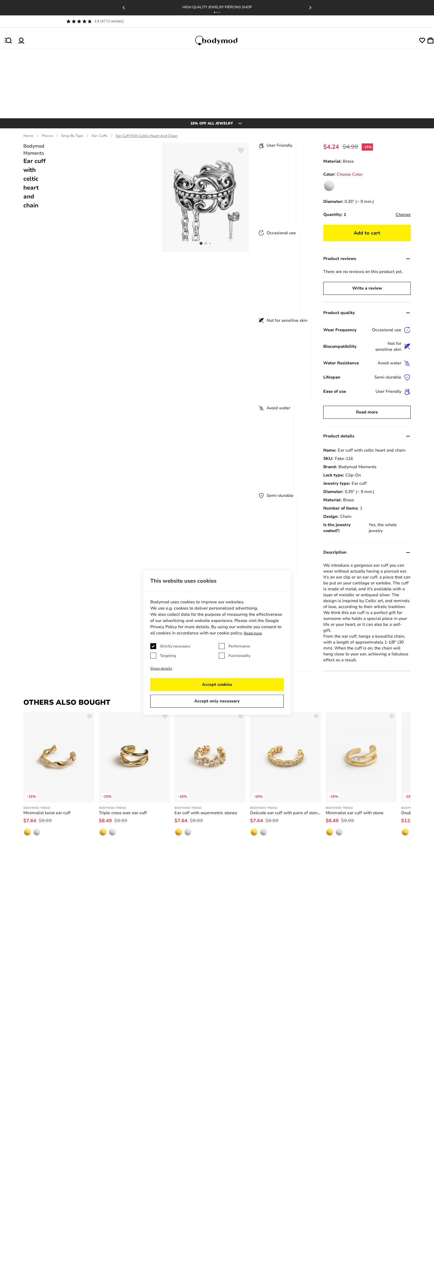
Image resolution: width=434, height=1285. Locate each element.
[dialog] (217, 642)
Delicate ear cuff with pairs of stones (285, 813)
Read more (367, 412)
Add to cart (367, 233)
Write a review (367, 288)
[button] (214, 12)
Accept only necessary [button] (217, 701)
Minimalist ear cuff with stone (355, 813)
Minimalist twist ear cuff (47, 813)
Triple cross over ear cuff (123, 813)
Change (403, 214)
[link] (329, 186)
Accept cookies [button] (217, 684)
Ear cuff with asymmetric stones (205, 813)
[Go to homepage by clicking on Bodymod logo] (221, 40)
